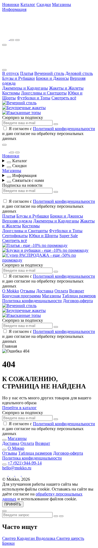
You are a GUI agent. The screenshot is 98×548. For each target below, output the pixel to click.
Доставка (44, 291)
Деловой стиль (79, 73)
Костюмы (11, 93)
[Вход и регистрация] (17, 40)
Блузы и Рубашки (18, 78)
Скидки (43, 4)
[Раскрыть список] (9, 162)
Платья (26, 73)
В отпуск (10, 73)
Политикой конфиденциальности (64, 128)
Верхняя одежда (17, 221)
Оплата (61, 291)
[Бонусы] (6, 38)
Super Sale (68, 235)
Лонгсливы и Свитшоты (44, 93)
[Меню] (4, 45)
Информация (14, 9)
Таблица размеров (79, 295)
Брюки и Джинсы (52, 78)
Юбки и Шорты (43, 235)
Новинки (10, 4)
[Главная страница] (32, 31)
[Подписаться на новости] (56, 124)
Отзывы (27, 291)
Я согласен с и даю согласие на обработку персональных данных (48, 133)
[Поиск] (12, 40)
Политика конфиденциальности (32, 300)
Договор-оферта (78, 300)
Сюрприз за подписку (22, 117)
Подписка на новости (22, 185)
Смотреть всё (63, 98)
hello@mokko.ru (16, 468)
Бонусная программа (21, 295)
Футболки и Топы (33, 98)
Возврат (76, 291)
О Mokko (10, 291)
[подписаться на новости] (56, 419)
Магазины (61, 4)
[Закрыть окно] (4, 145)
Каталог (27, 4)
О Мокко (16, 448)
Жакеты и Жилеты (66, 88)
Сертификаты (15, 235)
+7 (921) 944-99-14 (25, 463)
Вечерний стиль (49, 73)
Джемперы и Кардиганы (25, 88)
